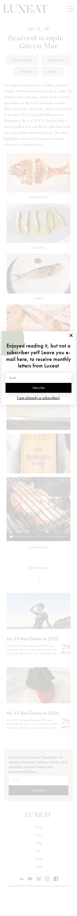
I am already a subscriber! (38, 397)
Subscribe (38, 388)
